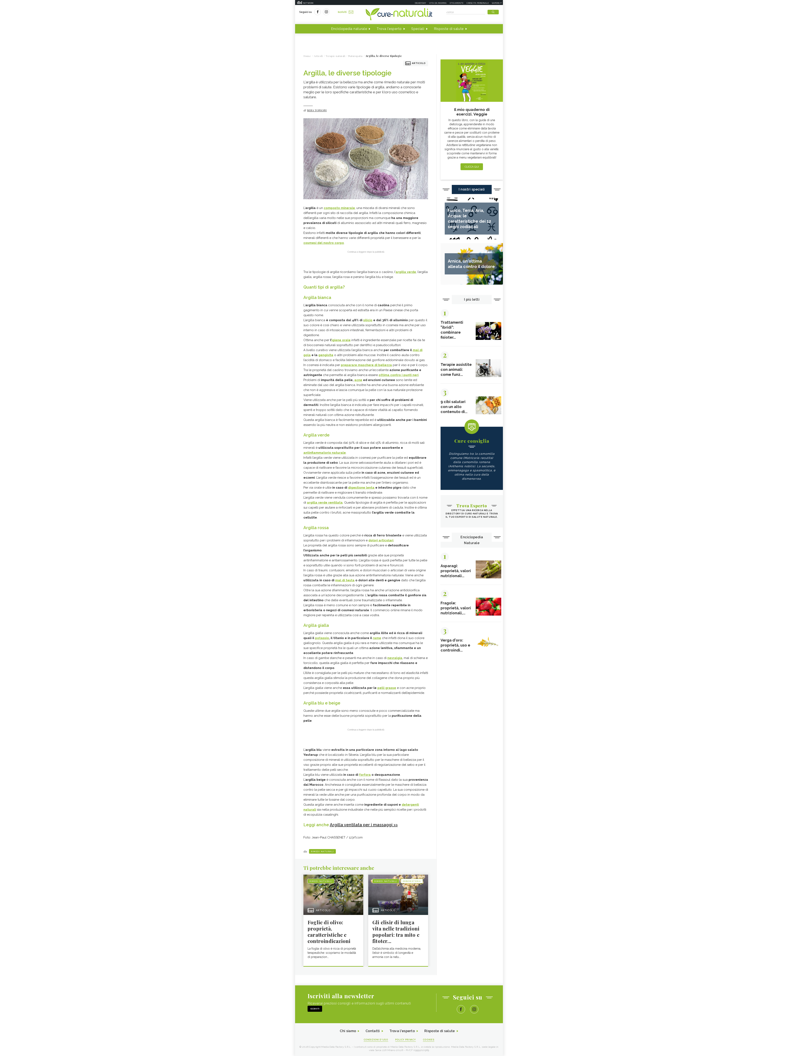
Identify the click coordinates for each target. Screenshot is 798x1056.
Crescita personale (478, 3)
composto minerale (339, 208)
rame (377, 638)
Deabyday (420, 3)
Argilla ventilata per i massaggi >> (364, 824)
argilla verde (406, 272)
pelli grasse (386, 688)
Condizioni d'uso (376, 1039)
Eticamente (456, 3)
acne (358, 380)
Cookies (429, 1039)
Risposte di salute (449, 29)
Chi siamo (348, 1031)
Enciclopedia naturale (349, 29)
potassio (322, 638)
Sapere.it (497, 3)
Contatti (373, 1031)
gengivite (325, 355)
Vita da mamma (438, 3)
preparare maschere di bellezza (366, 365)
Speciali (417, 29)
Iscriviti (342, 12)
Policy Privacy (405, 1039)
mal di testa (345, 580)
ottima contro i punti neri (399, 375)
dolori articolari (380, 540)
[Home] (399, 14)
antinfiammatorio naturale (324, 453)
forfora (365, 775)
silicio (367, 320)
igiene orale (341, 340)
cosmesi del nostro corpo (323, 243)
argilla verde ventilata (325, 502)
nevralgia (394, 658)
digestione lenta (361, 487)
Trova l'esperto (389, 29)
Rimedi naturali (322, 851)
